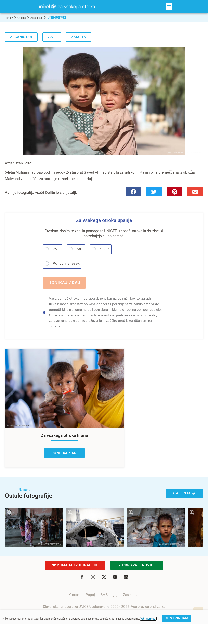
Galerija (21, 17)
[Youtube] (115, 577)
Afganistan (36, 17)
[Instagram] (93, 577)
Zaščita (78, 37)
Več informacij (148, 618)
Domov (9, 17)
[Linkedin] (126, 577)
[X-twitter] (104, 577)
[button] (169, 6)
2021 (52, 37)
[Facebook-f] (82, 577)
